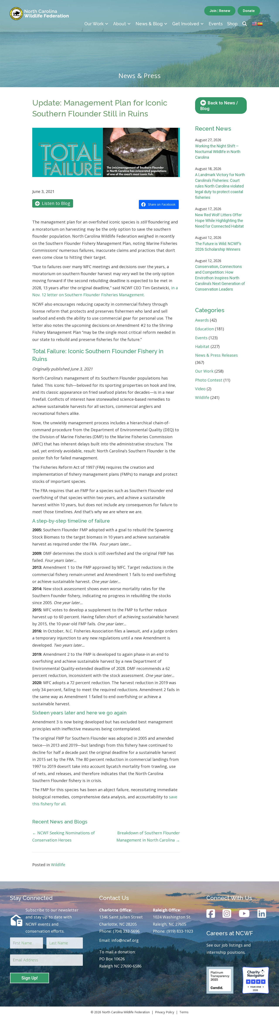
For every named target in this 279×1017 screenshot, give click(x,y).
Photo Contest (208, 380)
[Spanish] (260, 23)
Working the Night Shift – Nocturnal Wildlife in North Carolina (217, 152)
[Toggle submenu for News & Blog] (165, 23)
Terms (184, 1012)
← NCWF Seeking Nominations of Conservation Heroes (63, 836)
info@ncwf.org (125, 940)
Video (200, 388)
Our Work (204, 371)
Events (201, 337)
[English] (254, 23)
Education (204, 328)
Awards (202, 320)
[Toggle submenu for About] (129, 23)
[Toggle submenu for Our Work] (106, 23)
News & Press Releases (216, 355)
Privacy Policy (164, 1012)
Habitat (202, 346)
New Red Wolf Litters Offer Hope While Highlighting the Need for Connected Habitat (219, 220)
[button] (245, 24)
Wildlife (58, 864)
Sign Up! (29, 978)
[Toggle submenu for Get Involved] (202, 23)
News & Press (139, 75)
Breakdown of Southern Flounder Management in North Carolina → (148, 836)
